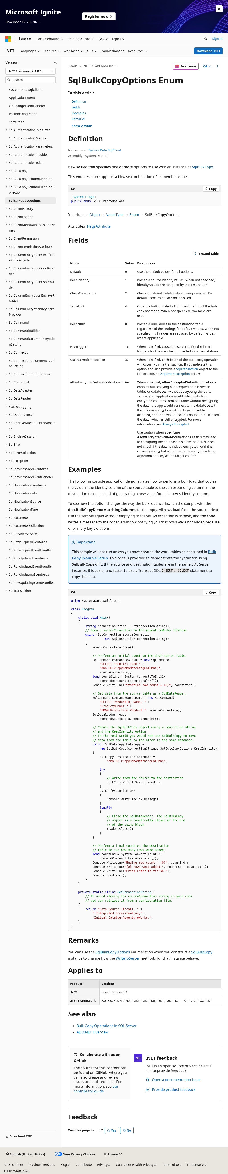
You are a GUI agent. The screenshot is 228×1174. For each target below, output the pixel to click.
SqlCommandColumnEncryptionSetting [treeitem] (32, 341)
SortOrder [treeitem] (16, 122)
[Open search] (206, 39)
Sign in (217, 38)
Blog (63, 1164)
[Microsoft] (8, 39)
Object (94, 214)
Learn (73, 66)
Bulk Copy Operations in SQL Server (107, 1025)
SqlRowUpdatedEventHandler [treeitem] (31, 566)
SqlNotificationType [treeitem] (23, 509)
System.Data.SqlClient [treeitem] (25, 89)
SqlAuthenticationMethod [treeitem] (28, 138)
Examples (79, 113)
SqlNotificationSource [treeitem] (25, 501)
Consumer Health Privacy (134, 1164)
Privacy (102, 1164)
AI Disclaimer (13, 1164)
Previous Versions (42, 1164)
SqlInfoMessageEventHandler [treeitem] (31, 477)
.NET (86, 66)
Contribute (84, 1164)
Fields (76, 107)
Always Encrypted (176, 424)
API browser (104, 66)
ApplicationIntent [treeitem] (22, 97)
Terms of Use (171, 1164)
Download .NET (208, 51)
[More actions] (217, 66)
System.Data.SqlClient (104, 150)
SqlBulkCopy (202, 166)
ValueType (115, 214)
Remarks (78, 119)
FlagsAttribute (99, 226)
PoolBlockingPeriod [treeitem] (23, 114)
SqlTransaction (187, 369)
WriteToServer (128, 958)
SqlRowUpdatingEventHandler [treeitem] (31, 582)
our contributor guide (96, 1088)
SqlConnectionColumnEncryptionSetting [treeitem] (31, 363)
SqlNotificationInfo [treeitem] (23, 493)
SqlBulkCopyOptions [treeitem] (25, 200)
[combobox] (30, 71)
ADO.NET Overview (92, 1032)
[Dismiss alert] (219, 8)
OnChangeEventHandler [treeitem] (27, 106)
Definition (79, 101)
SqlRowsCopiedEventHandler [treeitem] (30, 550)
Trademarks (195, 1164)
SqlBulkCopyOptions (113, 952)
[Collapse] (55, 62)
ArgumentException (175, 374)
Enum (134, 214)
